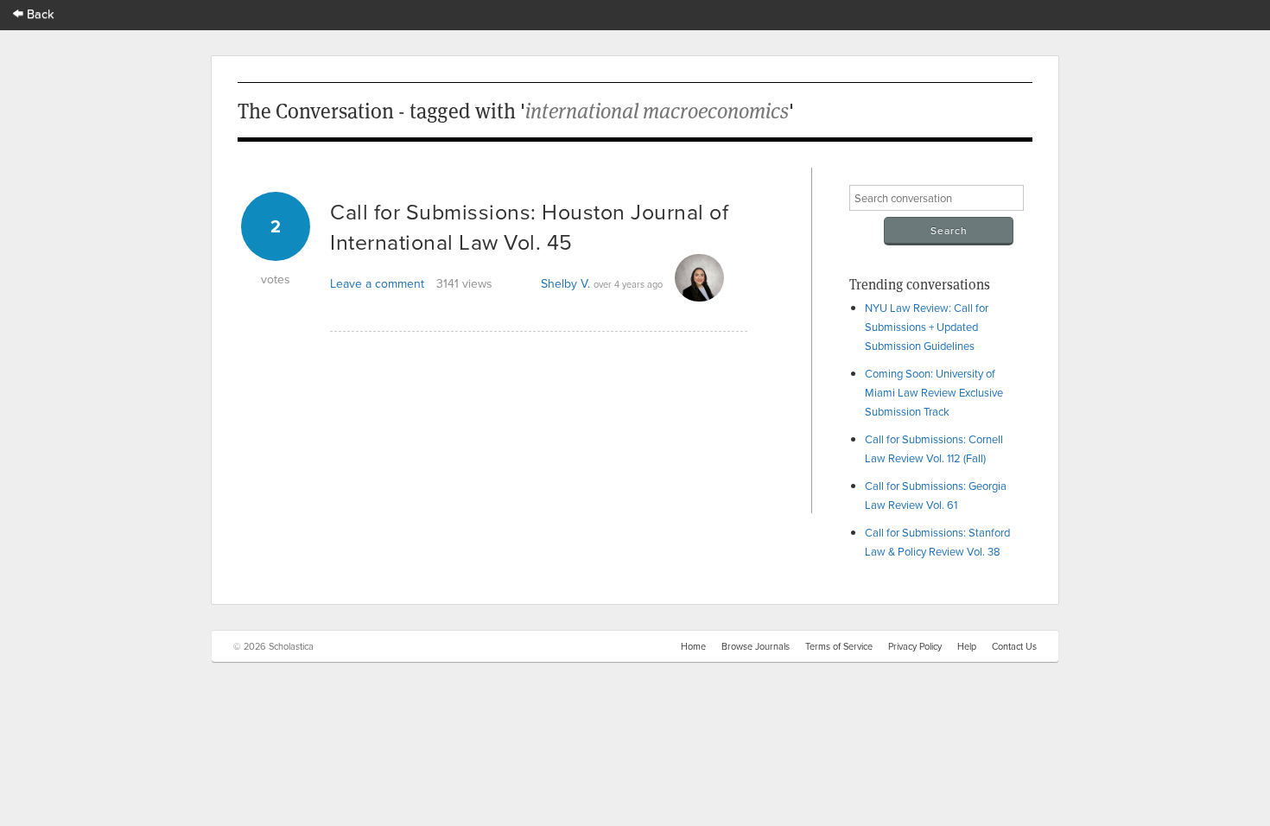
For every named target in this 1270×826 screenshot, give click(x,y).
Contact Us (1014, 646)
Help (966, 646)
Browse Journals (755, 646)
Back (38, 13)
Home (693, 646)
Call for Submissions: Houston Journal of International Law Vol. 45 (529, 226)
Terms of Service (839, 646)
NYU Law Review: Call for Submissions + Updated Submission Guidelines (926, 326)
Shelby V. (565, 283)
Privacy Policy (915, 646)
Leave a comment (377, 283)
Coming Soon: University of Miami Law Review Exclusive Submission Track (934, 392)
